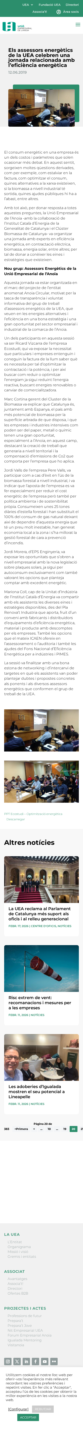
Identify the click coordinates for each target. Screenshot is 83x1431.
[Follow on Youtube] (44, 1361)
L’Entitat (15, 1242)
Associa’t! (40, 11)
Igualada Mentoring (25, 1340)
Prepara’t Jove (20, 1325)
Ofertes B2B (18, 1293)
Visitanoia (16, 1345)
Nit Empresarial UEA (25, 1330)
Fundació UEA (50, 4)
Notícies (64, 926)
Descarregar (15, 819)
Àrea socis (71, 11)
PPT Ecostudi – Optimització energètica (33, 814)
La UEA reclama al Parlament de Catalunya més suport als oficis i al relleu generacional (40, 913)
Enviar (68, 1204)
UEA (25, 4)
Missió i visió (18, 1251)
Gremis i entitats (22, 1256)
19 (64, 1129)
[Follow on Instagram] (8, 1361)
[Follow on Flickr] (54, 1361)
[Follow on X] (17, 1361)
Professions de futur (25, 1316)
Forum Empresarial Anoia (30, 1335)
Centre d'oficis (43, 926)
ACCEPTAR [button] (28, 1417)
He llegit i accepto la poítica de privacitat (37, 1196)
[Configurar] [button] (18, 1409)
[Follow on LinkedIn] (26, 1361)
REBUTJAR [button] (43, 1409)
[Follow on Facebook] (35, 1361)
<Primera (21, 1129)
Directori (72, 4)
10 (49, 1129)
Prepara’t (15, 1320)
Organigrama (19, 1247)
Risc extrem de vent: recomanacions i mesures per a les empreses (40, 1002)
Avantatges (17, 1279)
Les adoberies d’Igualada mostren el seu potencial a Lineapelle (37, 1091)
